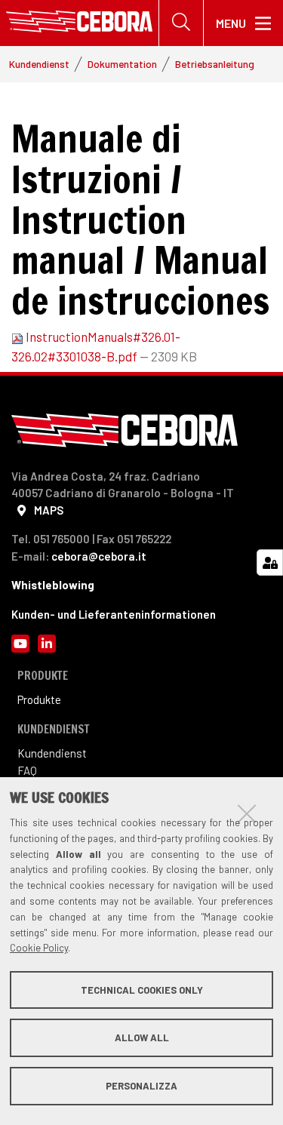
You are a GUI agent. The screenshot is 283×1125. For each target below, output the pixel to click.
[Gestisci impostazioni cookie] (270, 562)
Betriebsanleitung (214, 63)
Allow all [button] (142, 1037)
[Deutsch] (79, 23)
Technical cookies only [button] (142, 990)
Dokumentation (122, 63)
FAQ (27, 770)
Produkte (39, 699)
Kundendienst (39, 63)
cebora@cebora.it (98, 556)
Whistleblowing (52, 585)
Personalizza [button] (141, 1086)
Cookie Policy (39, 948)
